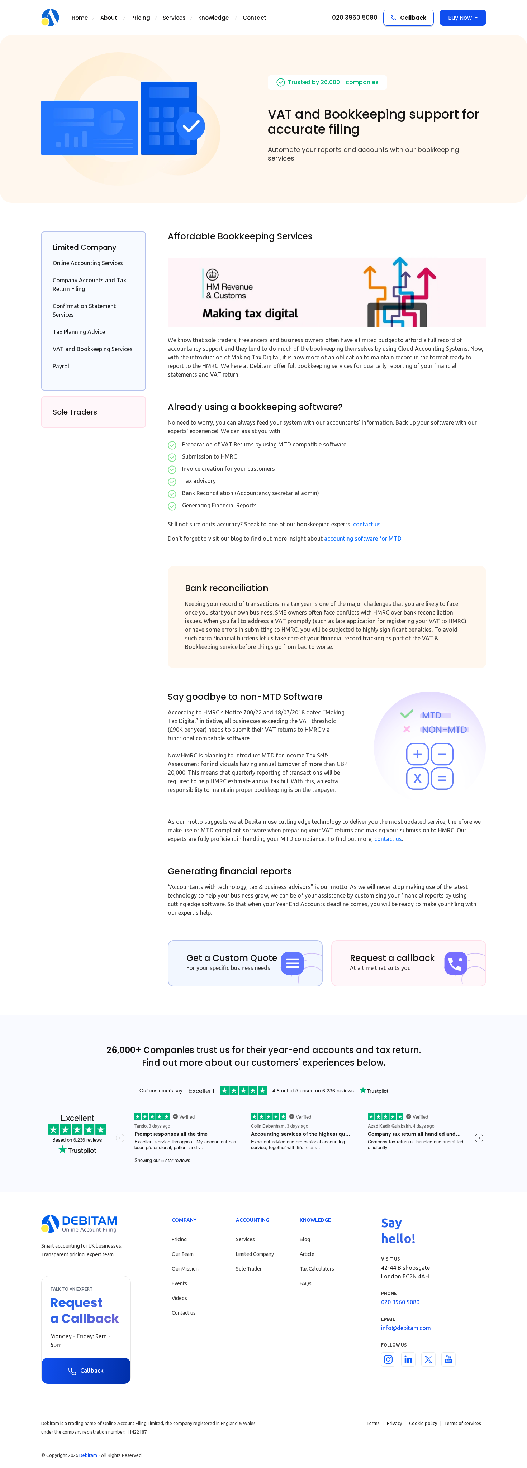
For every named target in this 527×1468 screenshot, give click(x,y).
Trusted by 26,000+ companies (333, 82)
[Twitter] (428, 1359)
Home (80, 17)
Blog (305, 1239)
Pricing (140, 17)
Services (174, 17)
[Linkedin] (408, 1359)
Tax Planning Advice (79, 332)
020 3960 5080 (355, 17)
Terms (373, 1423)
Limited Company (255, 1254)
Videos (179, 1298)
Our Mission (185, 1269)
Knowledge (213, 17)
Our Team (183, 1254)
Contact (254, 17)
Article (307, 1254)
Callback (412, 18)
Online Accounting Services (88, 263)
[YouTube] (448, 1359)
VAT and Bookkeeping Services (93, 349)
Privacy (394, 1423)
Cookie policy (423, 1423)
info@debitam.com (406, 1328)
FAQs (306, 1283)
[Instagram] (388, 1359)
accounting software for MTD (362, 538)
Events (179, 1283)
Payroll (62, 366)
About (108, 17)
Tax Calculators (317, 1269)
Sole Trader (249, 1269)
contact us (367, 524)
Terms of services (462, 1423)
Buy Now (460, 18)
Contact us (184, 1313)
